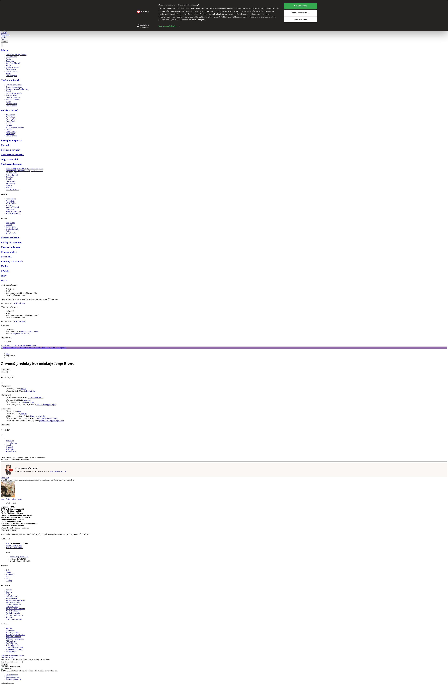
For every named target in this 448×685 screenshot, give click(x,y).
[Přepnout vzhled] (2, 45)
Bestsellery (10, 177)
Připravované (10, 181)
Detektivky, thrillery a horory (16, 55)
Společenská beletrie (13, 63)
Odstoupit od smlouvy (14, 619)
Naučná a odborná (10, 80)
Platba (8, 594)
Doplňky (4, 41)
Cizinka (8, 231)
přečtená (24, 414)
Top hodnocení (11, 443)
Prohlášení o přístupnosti (15, 639)
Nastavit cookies (12, 675)
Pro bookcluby (11, 651)
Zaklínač (9, 225)
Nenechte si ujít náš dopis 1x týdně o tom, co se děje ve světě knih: (25, 660)
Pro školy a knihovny (13, 611)
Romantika (10, 61)
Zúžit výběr (5, 425)
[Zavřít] (2, 382)
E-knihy (4, 33)
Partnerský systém (12, 633)
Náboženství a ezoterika (12, 154)
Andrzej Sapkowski (13, 214)
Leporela (9, 129)
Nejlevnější (10, 449)
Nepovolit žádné (300, 19)
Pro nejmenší (10, 115)
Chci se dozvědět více (167, 26)
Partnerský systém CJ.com (15, 635)
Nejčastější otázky (12, 607)
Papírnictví (6, 256)
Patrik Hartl (10, 201)
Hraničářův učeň (12, 229)
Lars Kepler (10, 209)
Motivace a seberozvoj (14, 85)
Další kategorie (11, 76)
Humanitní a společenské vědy (17, 89)
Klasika (8, 65)
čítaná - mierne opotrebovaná (46, 418)
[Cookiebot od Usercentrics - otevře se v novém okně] (143, 26)
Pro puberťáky (11, 119)
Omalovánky (10, 134)
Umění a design (11, 104)
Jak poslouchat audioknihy (15, 600)
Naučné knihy (11, 132)
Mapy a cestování (9, 159)
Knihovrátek (10, 630)
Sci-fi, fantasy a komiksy (15, 127)
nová (20, 411)
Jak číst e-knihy (11, 598)
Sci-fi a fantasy (11, 57)
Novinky (9, 179)
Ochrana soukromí (12, 677)
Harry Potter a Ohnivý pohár (11, 499)
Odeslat (4, 664)
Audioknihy (5, 35)
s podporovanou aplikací (30, 331)
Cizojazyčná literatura (11, 164)
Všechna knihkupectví (14, 546)
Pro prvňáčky (11, 117)
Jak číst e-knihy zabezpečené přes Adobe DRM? (19, 345)
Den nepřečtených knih (14, 647)
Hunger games (11, 227)
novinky (24, 389)
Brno (7, 543)
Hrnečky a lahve (9, 252)
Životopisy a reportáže (14, 93)
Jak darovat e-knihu (13, 602)
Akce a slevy (10, 183)
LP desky (5, 271)
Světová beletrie (11, 71)
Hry (2, 39)
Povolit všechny (300, 6)
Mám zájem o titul (12, 190)
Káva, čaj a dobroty (10, 247)
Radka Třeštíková (12, 207)
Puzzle (4, 280)
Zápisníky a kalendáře (12, 261)
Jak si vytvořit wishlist (14, 605)
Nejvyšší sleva (11, 451)
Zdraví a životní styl (13, 97)
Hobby (8, 102)
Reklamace (10, 617)
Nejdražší (9, 447)
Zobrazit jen (6, 386)
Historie (8, 91)
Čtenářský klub (11, 643)
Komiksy (9, 59)
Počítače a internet (12, 99)
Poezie (8, 74)
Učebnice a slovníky (10, 150)
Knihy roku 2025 (12, 175)
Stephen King (11, 199)
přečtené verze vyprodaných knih (51, 421)
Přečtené (4, 37)
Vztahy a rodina (11, 95)
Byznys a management (14, 87)
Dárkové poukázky (10, 237)
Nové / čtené (6, 409)
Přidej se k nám (11, 641)
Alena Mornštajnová (13, 211)
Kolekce (9, 185)
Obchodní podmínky (13, 679)
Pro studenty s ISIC (13, 613)
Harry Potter (10, 223)
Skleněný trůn (11, 233)
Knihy (8, 570)
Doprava (9, 592)
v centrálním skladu (36, 398)
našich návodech (20, 303)
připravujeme (29, 402)
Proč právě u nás (12, 596)
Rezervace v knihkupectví (15, 609)
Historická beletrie (12, 67)
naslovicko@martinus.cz (19, 557)
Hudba (4, 266)
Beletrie (4, 50)
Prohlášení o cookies (13, 637)
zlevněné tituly (30, 391)
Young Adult (10, 121)
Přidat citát (5, 478)
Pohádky (9, 125)
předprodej (27, 400)
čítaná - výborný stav (38, 416)
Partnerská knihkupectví (14, 548)
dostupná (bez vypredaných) (46, 405)
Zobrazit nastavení (299, 13)
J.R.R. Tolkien (11, 203)
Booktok (9, 187)
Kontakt (9, 590)
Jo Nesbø (9, 205)
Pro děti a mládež (9, 110)
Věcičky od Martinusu (11, 242)
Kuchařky (6, 145)
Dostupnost (6, 395)
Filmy (4, 276)
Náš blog (9, 628)
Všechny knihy (11, 173)
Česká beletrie (11, 69)
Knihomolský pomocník (58, 471)
